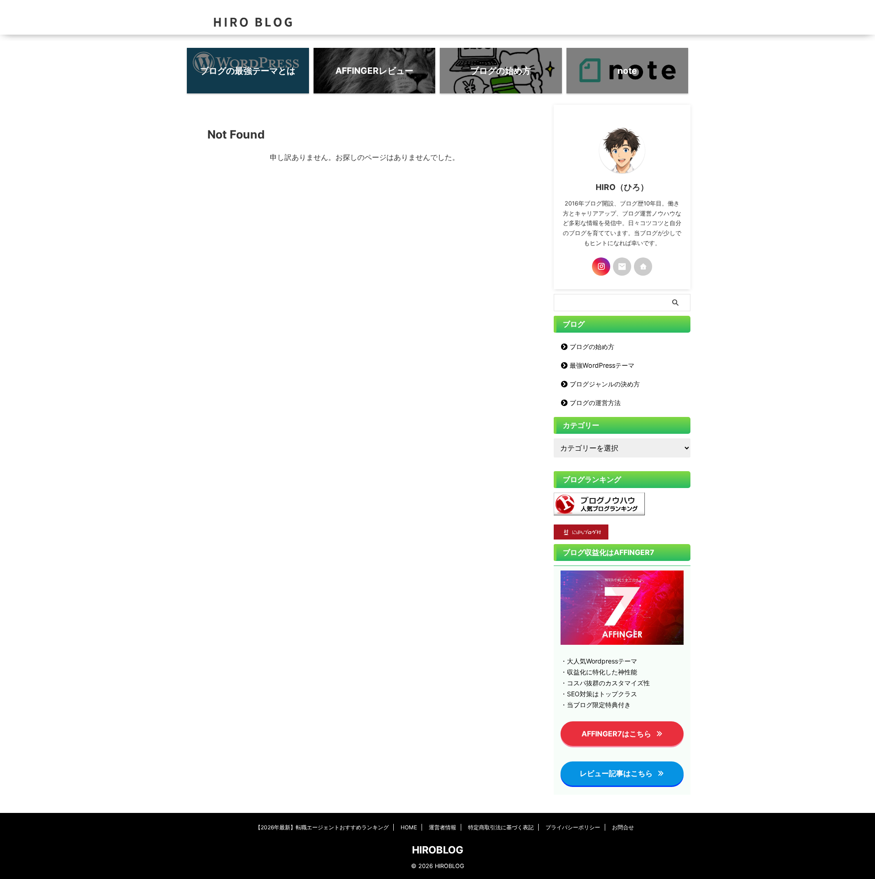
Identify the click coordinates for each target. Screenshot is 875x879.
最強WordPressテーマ (602, 365)
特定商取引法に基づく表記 (501, 827)
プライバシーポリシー (573, 827)
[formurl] (622, 266)
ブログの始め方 (592, 346)
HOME (409, 827)
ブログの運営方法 (595, 402)
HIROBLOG (437, 850)
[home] (643, 266)
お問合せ (623, 827)
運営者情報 (442, 827)
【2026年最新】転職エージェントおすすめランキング (322, 827)
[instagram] (601, 266)
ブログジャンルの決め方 (605, 384)
